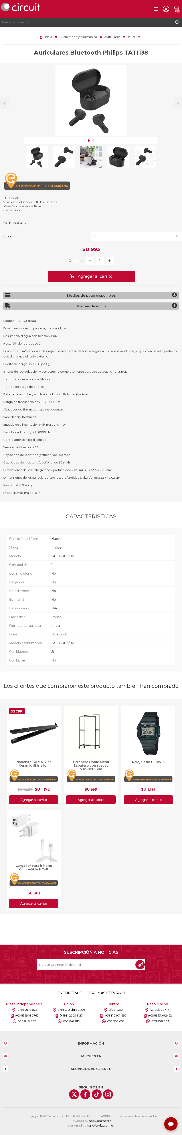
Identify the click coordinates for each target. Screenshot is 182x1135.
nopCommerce (100, 1121)
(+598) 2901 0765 (26, 1015)
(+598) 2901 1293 (116, 1015)
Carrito (176, 9)
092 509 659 (115, 1021)
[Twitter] (74, 1094)
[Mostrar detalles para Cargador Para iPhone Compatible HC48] (33, 837)
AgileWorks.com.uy (101, 1125)
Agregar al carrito (33, 800)
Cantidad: (76, 261)
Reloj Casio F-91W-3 (148, 762)
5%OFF (16, 711)
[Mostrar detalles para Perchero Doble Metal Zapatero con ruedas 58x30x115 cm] (91, 733)
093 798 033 (160, 1021)
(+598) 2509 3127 (71, 1015)
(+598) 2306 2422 (160, 1015)
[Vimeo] (97, 1094)
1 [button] (89, 140)
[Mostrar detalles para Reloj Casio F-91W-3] (148, 733)
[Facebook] (85, 1094)
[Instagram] (108, 1094)
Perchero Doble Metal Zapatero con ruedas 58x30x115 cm (91, 765)
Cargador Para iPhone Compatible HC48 (34, 867)
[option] (36, 157)
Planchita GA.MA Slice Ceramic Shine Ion (33, 763)
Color (7, 236)
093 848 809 (27, 1021)
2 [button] (93, 140)
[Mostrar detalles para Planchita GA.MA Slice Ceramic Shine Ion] (33, 733)
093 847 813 (71, 1021)
